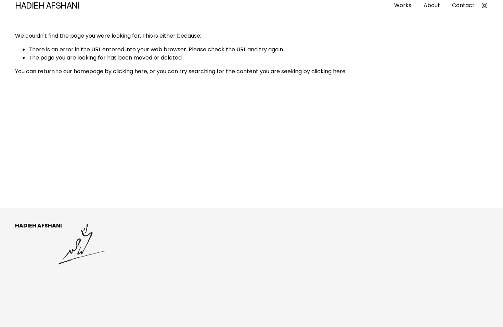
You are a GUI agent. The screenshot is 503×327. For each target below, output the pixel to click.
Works (402, 5)
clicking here (130, 71)
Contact (463, 5)
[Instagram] (484, 5)
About (432, 5)
